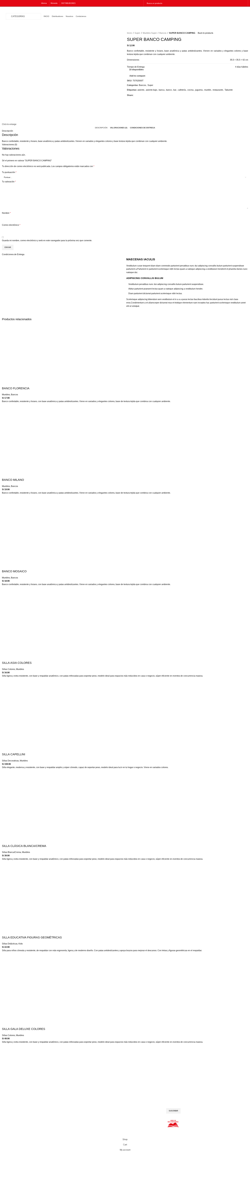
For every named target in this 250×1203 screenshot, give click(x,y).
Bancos (162, 33)
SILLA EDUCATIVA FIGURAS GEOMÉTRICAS (32, 937)
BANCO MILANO (13, 479)
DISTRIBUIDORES (68, 3)
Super (137, 33)
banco (169, 90)
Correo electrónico (11, 225)
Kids (20, 944)
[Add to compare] (5, 383)
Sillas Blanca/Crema (11, 852)
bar (174, 90)
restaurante (218, 90)
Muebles (6, 394)
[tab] (101, 128)
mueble (207, 90)
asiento (141, 90)
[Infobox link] (31, 1076)
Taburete (229, 90)
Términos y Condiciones (12, 1104)
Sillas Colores (8, 669)
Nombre (6, 213)
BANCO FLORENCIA (15, 388)
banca (161, 90)
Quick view (5, 412)
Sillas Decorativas (10, 761)
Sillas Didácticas (9, 944)
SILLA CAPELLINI (13, 754)
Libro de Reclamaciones (12, 1113)
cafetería (182, 90)
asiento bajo (151, 90)
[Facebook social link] (137, 3)
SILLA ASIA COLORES (17, 662)
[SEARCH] (244, 3)
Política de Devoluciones (12, 1107)
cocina (190, 90)
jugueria (199, 90)
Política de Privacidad (11, 1101)
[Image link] (91, 1102)
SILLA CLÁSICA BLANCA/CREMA (24, 846)
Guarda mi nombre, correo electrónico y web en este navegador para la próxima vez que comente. (47, 240)
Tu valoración (9, 182)
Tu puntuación (9, 172)
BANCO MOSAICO (14, 571)
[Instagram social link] (140, 3)
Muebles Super (150, 33)
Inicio (129, 33)
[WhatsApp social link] (140, 95)
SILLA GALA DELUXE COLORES (23, 1029)
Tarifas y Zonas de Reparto (13, 1110)
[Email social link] (137, 95)
